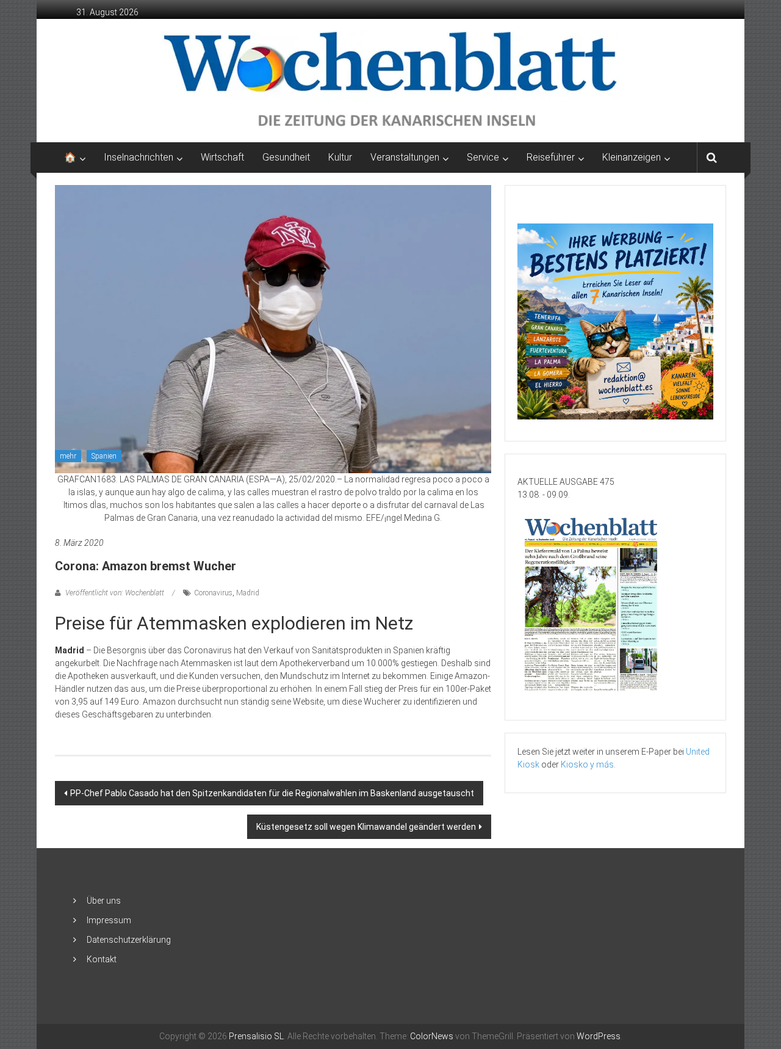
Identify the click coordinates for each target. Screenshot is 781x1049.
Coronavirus (213, 593)
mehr (68, 456)
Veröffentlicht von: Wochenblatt (114, 593)
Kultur (340, 157)
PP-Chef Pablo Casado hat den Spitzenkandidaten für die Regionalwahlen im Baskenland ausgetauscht (272, 793)
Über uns (104, 901)
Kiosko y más (587, 764)
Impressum (109, 920)
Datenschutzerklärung (129, 940)
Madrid (247, 593)
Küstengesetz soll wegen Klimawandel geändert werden (366, 827)
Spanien (104, 456)
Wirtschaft (222, 157)
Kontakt (102, 959)
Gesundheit (286, 157)
